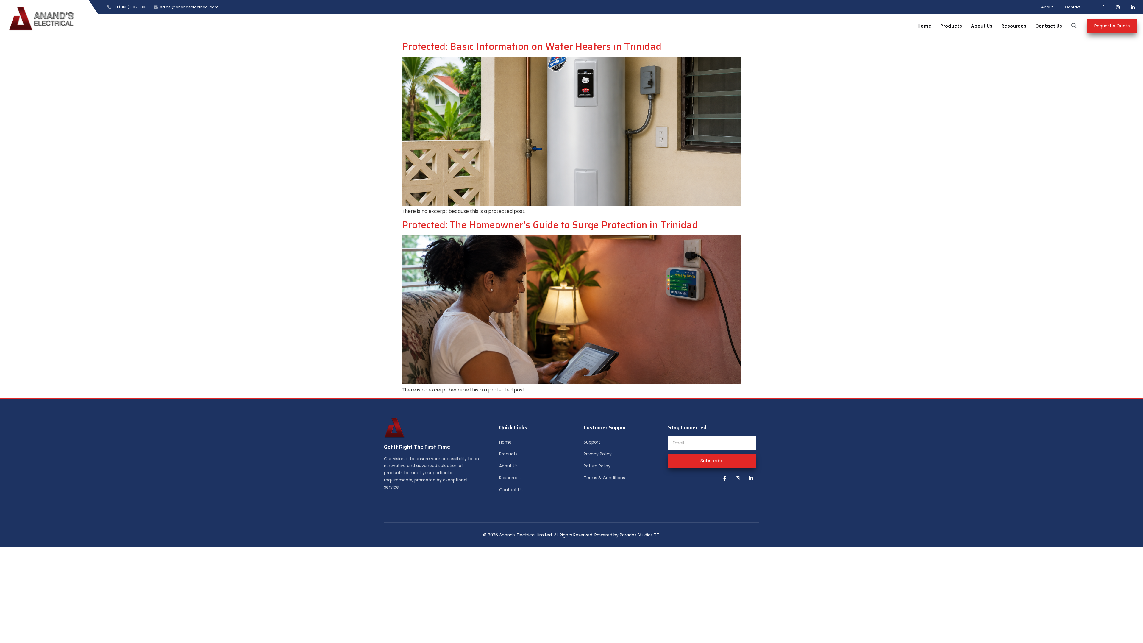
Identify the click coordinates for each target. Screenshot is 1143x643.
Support (592, 442)
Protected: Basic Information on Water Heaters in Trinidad (531, 46)
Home (924, 26)
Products (951, 26)
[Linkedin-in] (1132, 7)
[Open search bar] (1074, 25)
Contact (1072, 7)
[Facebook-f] (1102, 7)
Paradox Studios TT (639, 535)
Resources (1013, 26)
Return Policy (597, 466)
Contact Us (1048, 26)
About (1047, 7)
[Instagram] (1117, 7)
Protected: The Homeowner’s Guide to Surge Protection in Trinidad (550, 225)
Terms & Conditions (604, 478)
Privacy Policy (598, 454)
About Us (981, 26)
